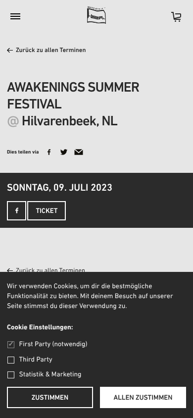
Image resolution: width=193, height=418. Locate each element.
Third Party (35, 360)
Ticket (46, 211)
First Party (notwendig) (53, 344)
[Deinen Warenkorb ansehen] (171, 20)
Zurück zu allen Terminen (51, 50)
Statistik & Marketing (50, 374)
